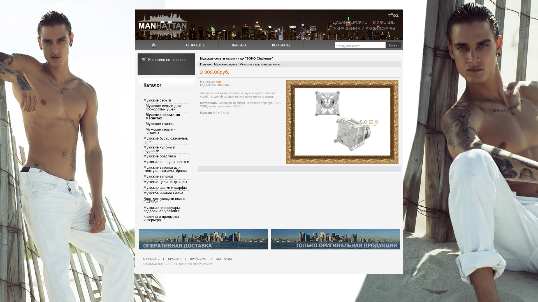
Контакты (281, 45)
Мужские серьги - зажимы (160, 131)
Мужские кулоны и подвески (159, 149)
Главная (206, 64)
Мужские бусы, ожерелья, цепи (165, 140)
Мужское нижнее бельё (163, 193)
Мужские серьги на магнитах (163, 116)
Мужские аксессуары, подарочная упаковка (162, 209)
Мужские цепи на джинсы (165, 182)
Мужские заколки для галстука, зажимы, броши (165, 169)
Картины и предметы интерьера (161, 218)
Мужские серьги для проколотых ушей (163, 107)
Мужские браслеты (159, 156)
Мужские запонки (158, 176)
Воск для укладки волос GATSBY (164, 200)
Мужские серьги (157, 100)
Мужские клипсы (160, 124)
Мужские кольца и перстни (166, 162)
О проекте (195, 45)
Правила (239, 45)
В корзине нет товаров (167, 60)
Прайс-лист (199, 258)
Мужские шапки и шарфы (165, 187)
